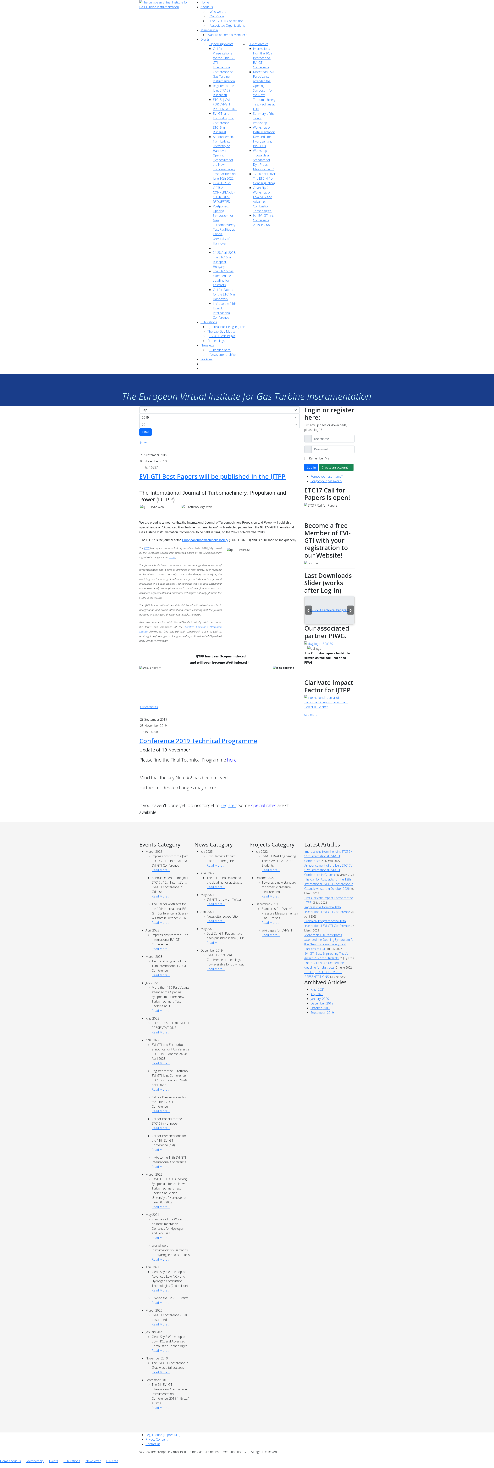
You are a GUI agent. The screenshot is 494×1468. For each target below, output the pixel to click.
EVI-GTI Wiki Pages (222, 336)
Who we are (217, 11)
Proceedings (216, 341)
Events (205, 39)
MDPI (172, 557)
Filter (145, 432)
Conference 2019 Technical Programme (198, 741)
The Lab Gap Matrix (221, 331)
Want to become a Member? (226, 35)
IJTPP (146, 548)
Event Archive (258, 44)
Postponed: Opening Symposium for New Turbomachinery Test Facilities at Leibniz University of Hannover (224, 224)
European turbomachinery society (205, 540)
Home (204, 2)
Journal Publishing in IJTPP (227, 327)
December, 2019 (321, 1003)
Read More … (161, 870)
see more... (311, 714)
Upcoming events (221, 44)
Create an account (335, 467)
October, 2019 (320, 1008)
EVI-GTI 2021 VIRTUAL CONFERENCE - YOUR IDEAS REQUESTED (224, 192)
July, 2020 (316, 994)
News (144, 443)
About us (206, 7)
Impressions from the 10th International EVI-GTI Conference (262, 58)
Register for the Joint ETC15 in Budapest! (223, 90)
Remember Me (319, 458)
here (232, 759)
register (228, 805)
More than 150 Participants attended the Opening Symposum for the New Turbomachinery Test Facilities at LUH (264, 90)
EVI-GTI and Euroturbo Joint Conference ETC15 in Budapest (223, 122)
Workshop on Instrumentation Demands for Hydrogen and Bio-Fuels (264, 136)
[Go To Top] (0, 1466)
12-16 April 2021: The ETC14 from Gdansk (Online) (264, 178)
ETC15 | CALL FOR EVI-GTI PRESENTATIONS (225, 104)
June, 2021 (317, 989)
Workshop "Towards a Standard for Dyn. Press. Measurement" (263, 160)
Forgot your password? (326, 481)
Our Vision (216, 16)
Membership (209, 30)
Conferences (149, 707)
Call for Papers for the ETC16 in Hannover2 (224, 294)
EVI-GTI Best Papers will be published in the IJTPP (212, 476)
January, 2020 (319, 999)
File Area (206, 359)
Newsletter (208, 345)
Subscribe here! (220, 350)
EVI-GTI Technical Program (329, 610)
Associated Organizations (227, 25)
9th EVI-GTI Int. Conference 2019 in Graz (263, 220)
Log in (311, 467)
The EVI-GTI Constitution (226, 21)
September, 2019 (322, 1012)
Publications (208, 322)
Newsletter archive (222, 354)
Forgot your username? (326, 476)
